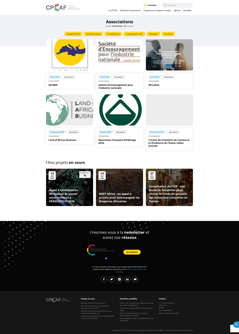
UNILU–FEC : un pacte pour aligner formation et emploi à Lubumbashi (136, 304)
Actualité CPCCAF (73, 34)
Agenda (177, 10)
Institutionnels (155, 136)
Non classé (168, 34)
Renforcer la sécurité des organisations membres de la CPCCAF (95, 307)
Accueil (108, 26)
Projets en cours (88, 299)
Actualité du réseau (93, 34)
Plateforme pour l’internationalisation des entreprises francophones (96, 312)
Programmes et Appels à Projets (157, 10)
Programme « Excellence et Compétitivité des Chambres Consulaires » (97, 317)
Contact (162, 299)
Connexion (152, 5)
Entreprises (153, 34)
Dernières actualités (128, 299)
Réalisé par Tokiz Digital (155, 330)
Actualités (187, 10)
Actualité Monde (113, 34)
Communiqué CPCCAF (134, 34)
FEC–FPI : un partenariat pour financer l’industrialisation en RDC (134, 314)
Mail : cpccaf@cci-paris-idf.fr (169, 313)
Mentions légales (139, 330)
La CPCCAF (112, 10)
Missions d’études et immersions (93, 303)
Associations (68, 77)
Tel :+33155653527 (165, 310)
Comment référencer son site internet (179, 330)
